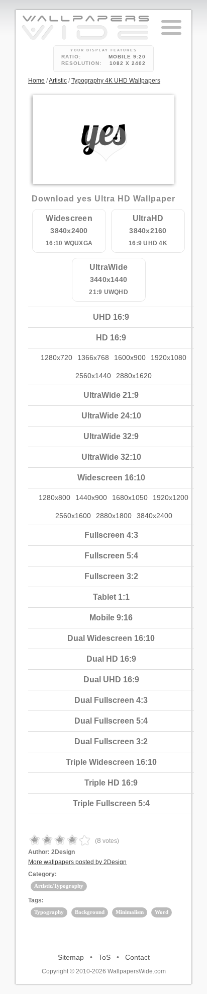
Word (161, 912)
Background (90, 912)
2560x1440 (93, 376)
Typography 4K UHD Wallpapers (115, 80)
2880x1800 (114, 516)
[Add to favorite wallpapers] (106, 144)
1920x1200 (170, 497)
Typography (49, 912)
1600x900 (130, 357)
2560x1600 (73, 516)
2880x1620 (134, 376)
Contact (137, 957)
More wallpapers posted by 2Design (77, 862)
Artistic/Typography (58, 886)
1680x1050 (130, 497)
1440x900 (91, 497)
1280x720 (56, 357)
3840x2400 (154, 516)
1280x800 (54, 497)
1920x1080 (168, 357)
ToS (104, 957)
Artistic (58, 80)
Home (36, 80)
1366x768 (93, 357)
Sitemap (71, 957)
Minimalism (130, 912)
